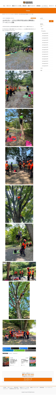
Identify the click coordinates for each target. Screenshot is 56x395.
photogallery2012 (45, 65)
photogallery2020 (45, 47)
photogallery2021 (45, 44)
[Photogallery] (6, 360)
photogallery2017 (45, 54)
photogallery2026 (45, 33)
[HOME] (4, 387)
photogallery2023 (45, 40)
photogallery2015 (45, 58)
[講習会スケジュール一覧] (24, 387)
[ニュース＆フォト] (49, 387)
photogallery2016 (45, 56)
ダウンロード (5, 388)
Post (41, 26)
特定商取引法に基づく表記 (14, 388)
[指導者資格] (42, 387)
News (42, 28)
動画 (41, 70)
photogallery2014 (45, 61)
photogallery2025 (45, 35)
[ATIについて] (10, 387)
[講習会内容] (16, 387)
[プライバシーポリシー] (24, 388)
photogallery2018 (45, 51)
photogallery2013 (45, 63)
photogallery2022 (15, 353)
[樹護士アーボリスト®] (34, 387)
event (41, 68)
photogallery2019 (45, 49)
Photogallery (33, 18)
